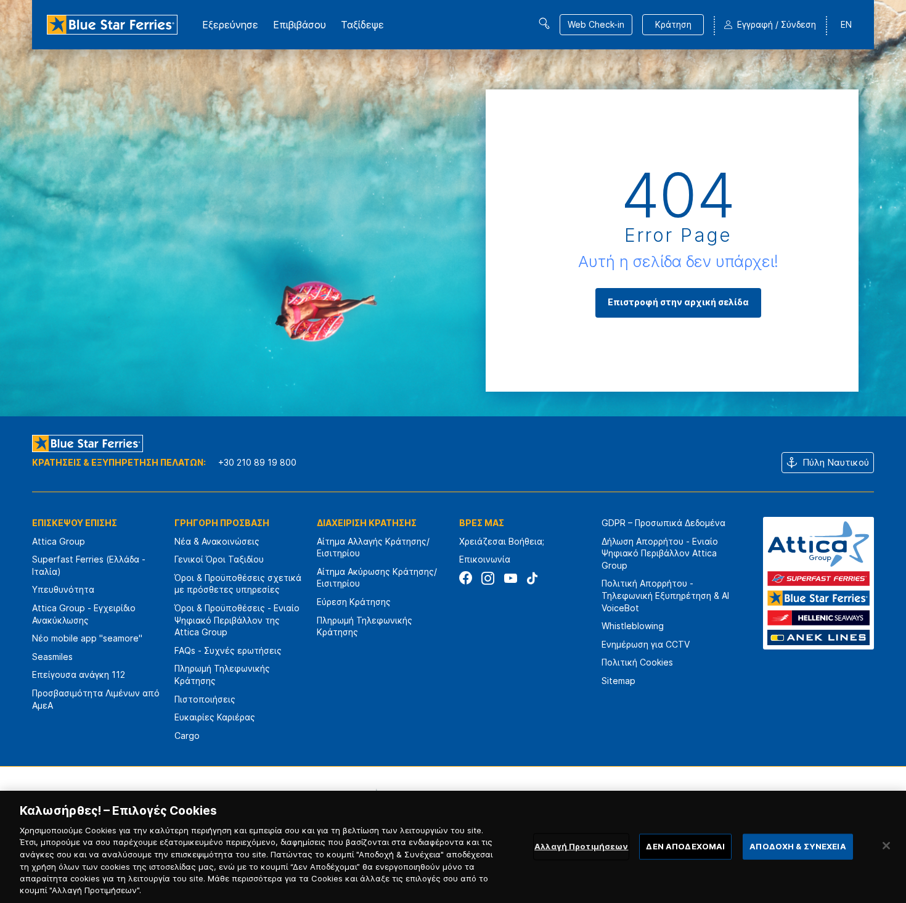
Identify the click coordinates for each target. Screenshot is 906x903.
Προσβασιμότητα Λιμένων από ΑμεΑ (96, 699)
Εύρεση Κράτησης (354, 601)
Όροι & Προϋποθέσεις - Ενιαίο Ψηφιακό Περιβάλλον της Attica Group (237, 620)
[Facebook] (465, 578)
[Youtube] (510, 578)
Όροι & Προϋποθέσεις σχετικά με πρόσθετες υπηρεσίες (237, 583)
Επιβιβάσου (299, 25)
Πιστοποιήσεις (204, 699)
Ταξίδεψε (362, 25)
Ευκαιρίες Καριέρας (214, 717)
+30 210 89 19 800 (257, 462)
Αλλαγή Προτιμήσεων (581, 846)
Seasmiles (52, 656)
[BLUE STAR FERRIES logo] (112, 25)
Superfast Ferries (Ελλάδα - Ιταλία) (88, 565)
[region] (453, 847)
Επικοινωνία (484, 559)
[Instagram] (487, 578)
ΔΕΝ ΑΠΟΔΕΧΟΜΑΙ (685, 846)
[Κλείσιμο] (886, 845)
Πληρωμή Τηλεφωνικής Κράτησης (222, 674)
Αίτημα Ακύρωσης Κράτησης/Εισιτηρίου (377, 577)
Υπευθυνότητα (63, 589)
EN (846, 24)
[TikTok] (532, 578)
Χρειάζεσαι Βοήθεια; (501, 541)
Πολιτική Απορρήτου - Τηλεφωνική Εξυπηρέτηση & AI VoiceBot (665, 595)
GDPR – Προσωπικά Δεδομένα (663, 522)
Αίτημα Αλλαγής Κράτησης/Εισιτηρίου (373, 547)
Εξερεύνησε (230, 25)
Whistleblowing (633, 626)
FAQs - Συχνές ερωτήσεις (228, 650)
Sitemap (618, 680)
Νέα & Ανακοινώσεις (216, 541)
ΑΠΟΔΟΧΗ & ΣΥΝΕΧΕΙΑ (797, 846)
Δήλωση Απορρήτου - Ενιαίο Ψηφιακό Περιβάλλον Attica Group (660, 553)
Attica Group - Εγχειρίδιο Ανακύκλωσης (84, 614)
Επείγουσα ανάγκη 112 (78, 674)
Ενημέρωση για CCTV (646, 644)
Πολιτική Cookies (637, 662)
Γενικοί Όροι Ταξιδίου (219, 559)
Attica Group (58, 541)
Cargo (187, 735)
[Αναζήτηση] (544, 23)
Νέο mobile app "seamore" (87, 638)
